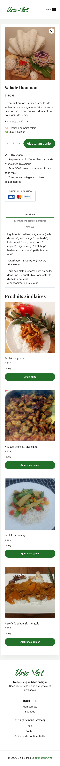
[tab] (30, 215)
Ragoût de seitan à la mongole (22, 623)
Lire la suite (30, 376)
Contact (30, 731)
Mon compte (30, 706)
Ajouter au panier (39, 143)
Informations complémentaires (30, 220)
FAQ (30, 726)
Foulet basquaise (14, 358)
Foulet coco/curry (15, 535)
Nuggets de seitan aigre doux (21, 446)
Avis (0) (30, 226)
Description (30, 214)
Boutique (30, 711)
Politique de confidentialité (30, 736)
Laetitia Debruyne (42, 757)
